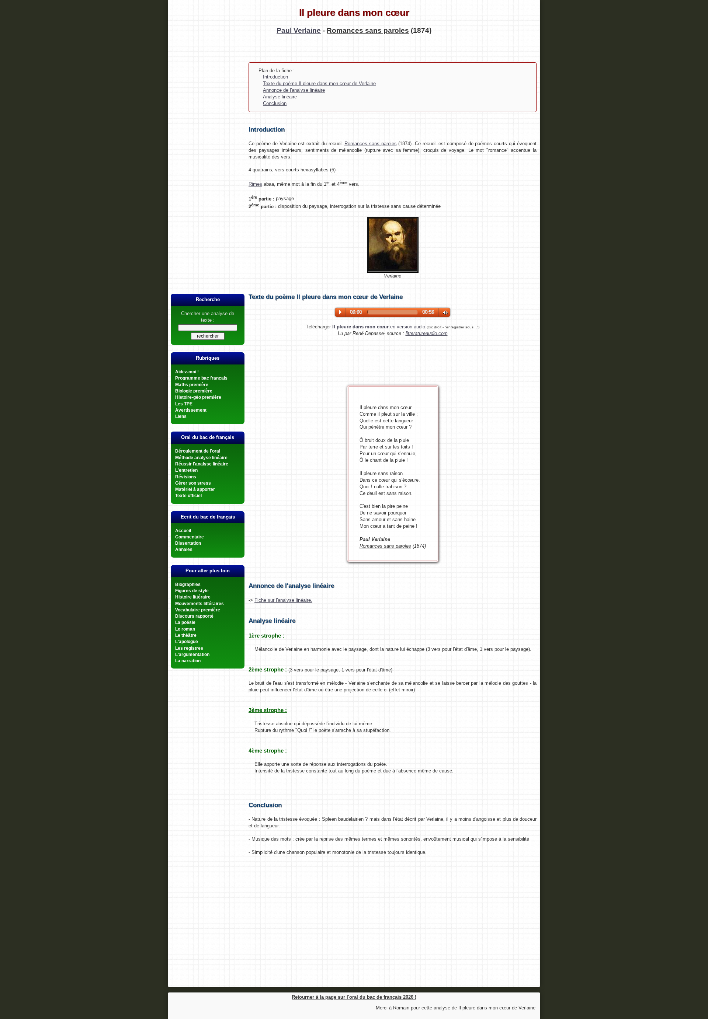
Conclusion (275, 103)
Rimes (255, 184)
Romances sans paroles (370, 143)
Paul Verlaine (299, 30)
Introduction (275, 77)
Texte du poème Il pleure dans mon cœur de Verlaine (319, 83)
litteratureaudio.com (427, 333)
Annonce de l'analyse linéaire (294, 90)
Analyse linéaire (280, 97)
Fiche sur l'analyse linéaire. (283, 600)
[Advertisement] (207, 168)
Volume (443, 313)
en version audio (378, 326)
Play (340, 312)
